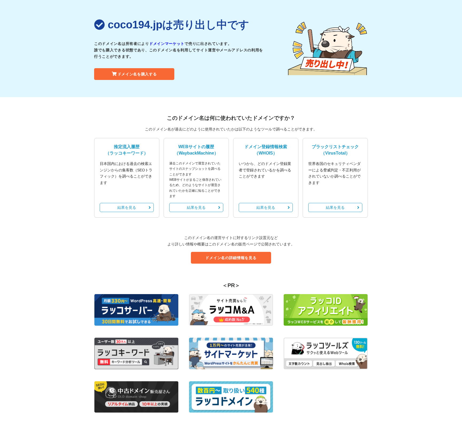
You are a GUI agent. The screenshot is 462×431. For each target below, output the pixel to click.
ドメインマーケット (166, 43)
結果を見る (126, 207)
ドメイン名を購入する (137, 74)
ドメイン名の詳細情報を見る (230, 258)
